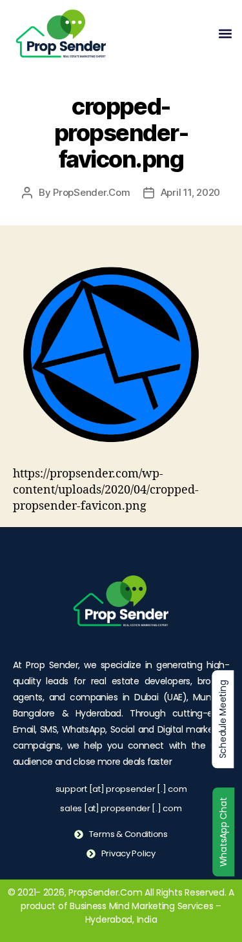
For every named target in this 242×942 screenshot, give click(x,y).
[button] (225, 33)
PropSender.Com (91, 192)
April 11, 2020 (190, 192)
